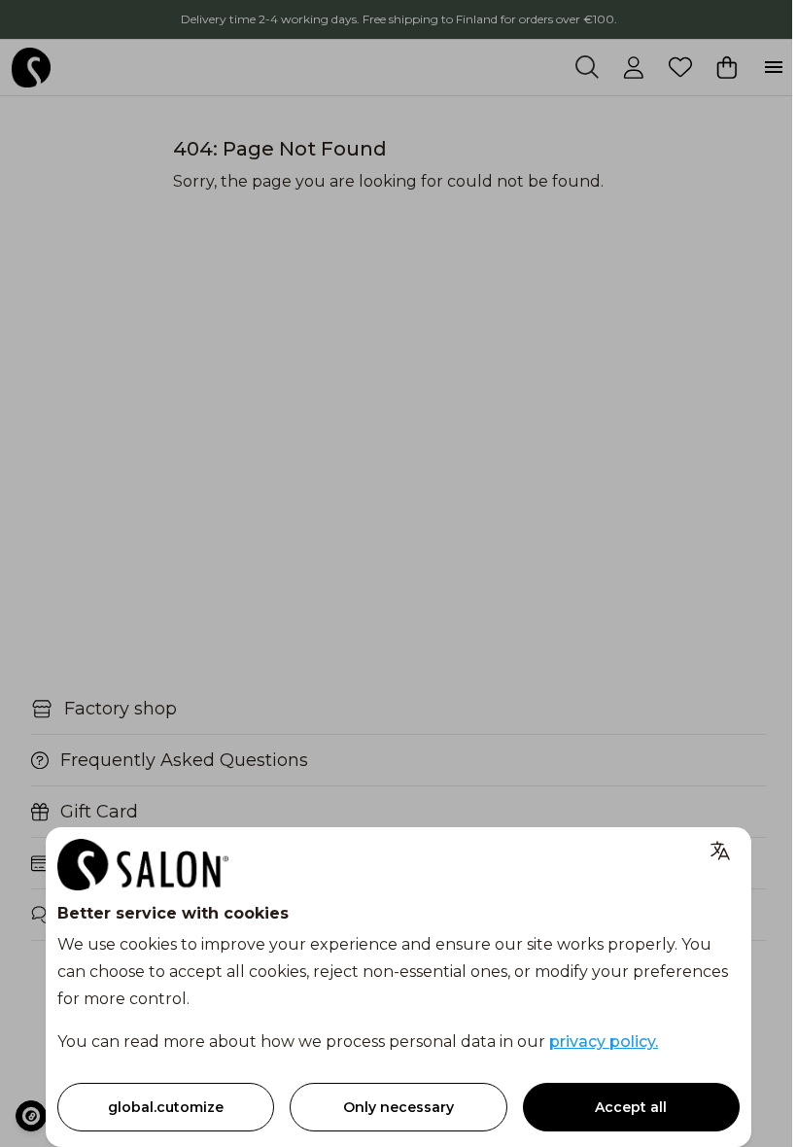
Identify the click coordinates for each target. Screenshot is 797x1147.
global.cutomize (166, 1107)
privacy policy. (603, 1041)
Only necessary (398, 1107)
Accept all (631, 1107)
